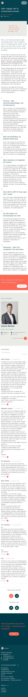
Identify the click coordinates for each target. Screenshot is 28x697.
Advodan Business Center (8, 671)
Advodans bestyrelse (6, 673)
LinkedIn (3, 688)
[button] (25, 2)
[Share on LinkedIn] (17, 608)
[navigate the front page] (4, 648)
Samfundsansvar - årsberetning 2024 (11, 680)
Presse (3, 675)
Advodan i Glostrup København (15, 61)
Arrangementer (5, 669)
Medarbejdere (4, 668)
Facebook (3, 690)
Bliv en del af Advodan (7, 676)
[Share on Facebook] (11, 608)
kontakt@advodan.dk (8, 658)
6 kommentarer (6, 16)
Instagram (3, 691)
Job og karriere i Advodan (8, 678)
